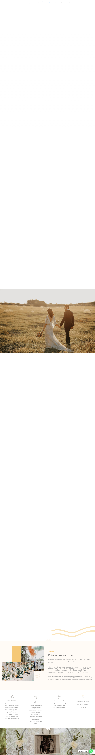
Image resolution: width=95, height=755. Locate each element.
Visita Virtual (58, 3)
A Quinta (29, 3)
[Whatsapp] (91, 751)
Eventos (38, 3)
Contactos (68, 3)
